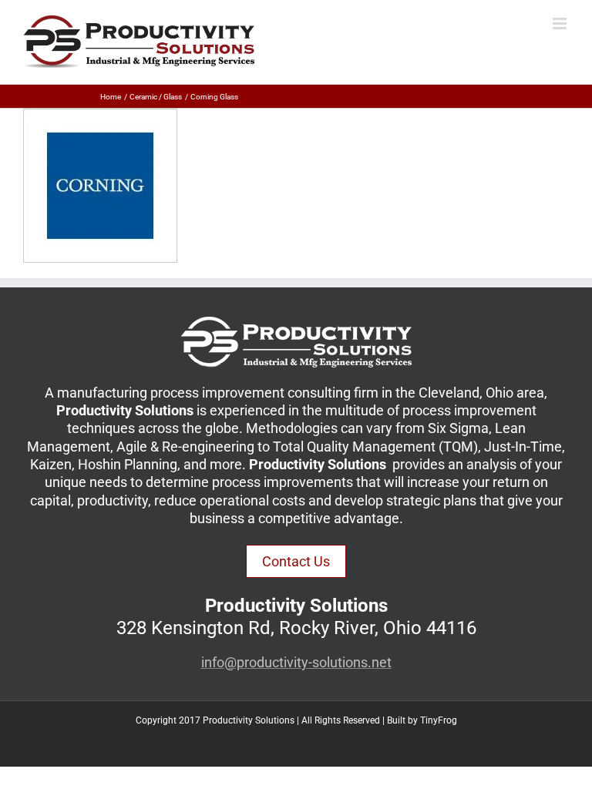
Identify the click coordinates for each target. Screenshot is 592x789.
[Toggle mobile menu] (561, 23)
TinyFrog (438, 720)
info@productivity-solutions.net (296, 662)
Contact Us (296, 561)
